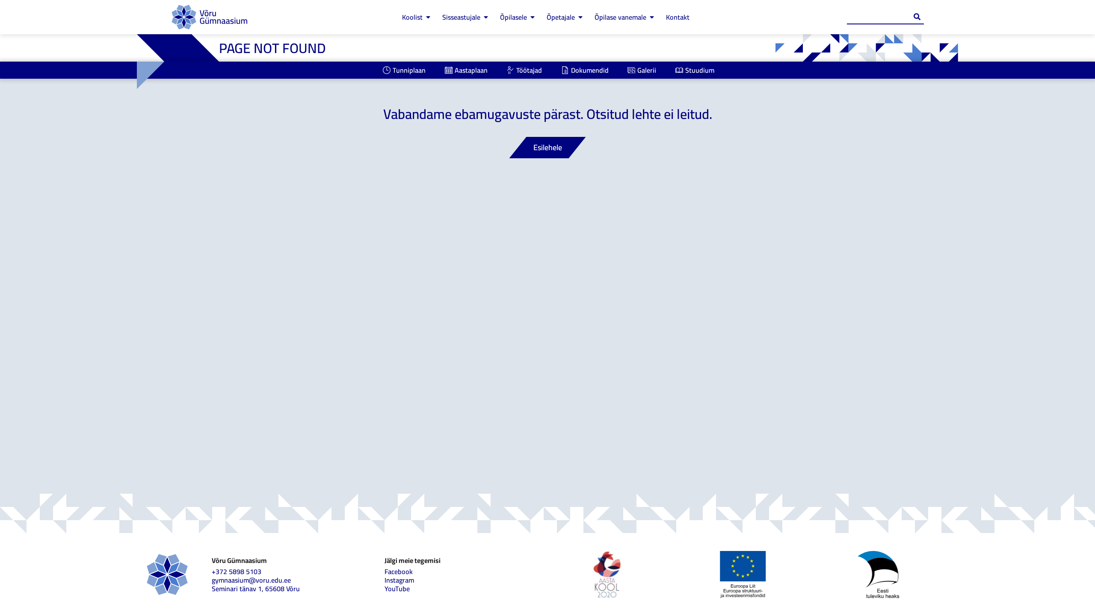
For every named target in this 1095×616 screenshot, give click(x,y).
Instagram (399, 580)
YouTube (397, 588)
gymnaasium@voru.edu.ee (251, 580)
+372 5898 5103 (236, 571)
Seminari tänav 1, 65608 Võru (256, 588)
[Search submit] (917, 17)
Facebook (399, 571)
